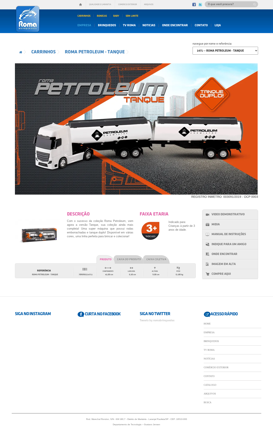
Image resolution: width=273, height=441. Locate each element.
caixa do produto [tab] (129, 259)
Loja (218, 25)
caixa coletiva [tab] (156, 259)
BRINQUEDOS (211, 341)
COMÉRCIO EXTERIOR (216, 367)
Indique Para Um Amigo (229, 244)
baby (116, 16)
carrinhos (83, 16)
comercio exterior (127, 4)
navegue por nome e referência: (212, 43)
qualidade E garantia (100, 4)
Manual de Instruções (229, 234)
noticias (148, 25)
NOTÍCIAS (209, 358)
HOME (207, 323)
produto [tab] (106, 259)
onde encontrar (175, 25)
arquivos (148, 4)
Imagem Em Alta (224, 264)
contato (201, 25)
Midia (216, 224)
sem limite (132, 16)
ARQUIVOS (210, 393)
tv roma (129, 25)
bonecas (102, 16)
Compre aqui (221, 273)
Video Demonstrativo (228, 214)
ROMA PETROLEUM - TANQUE (95, 52)
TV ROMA (209, 350)
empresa (84, 25)
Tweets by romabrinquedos (157, 320)
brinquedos (107, 25)
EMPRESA (209, 332)
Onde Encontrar (224, 254)
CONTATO (209, 376)
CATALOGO (210, 385)
